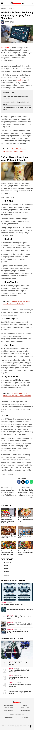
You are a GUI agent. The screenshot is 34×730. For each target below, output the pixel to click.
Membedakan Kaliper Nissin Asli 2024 (13, 604)
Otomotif (3, 602)
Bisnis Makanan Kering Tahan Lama (8, 537)
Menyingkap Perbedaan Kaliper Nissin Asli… (19, 624)
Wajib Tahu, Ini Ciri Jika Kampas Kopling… (17, 632)
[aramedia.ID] (17, 2)
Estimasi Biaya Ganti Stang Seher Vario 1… (20, 610)
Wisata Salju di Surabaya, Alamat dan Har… (20, 663)
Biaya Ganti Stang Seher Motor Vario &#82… (19, 617)
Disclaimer (25, 708)
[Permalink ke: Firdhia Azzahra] (2, 21)
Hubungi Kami (8, 705)
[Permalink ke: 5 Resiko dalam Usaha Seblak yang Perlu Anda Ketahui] (25, 545)
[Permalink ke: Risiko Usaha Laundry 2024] (25, 530)
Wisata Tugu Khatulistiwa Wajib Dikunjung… (19, 671)
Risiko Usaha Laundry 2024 (25, 537)
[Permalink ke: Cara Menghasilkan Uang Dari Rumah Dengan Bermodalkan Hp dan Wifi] (8, 512)
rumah (5, 568)
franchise (19, 80)
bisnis (3, 474)
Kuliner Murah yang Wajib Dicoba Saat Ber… (20, 692)
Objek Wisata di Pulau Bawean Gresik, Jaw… (19, 678)
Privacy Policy (25, 711)
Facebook (10, 717)
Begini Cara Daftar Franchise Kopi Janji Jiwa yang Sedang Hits (25, 492)
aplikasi (6, 572)
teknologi (7, 562)
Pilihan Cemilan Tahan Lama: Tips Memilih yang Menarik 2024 (8, 552)
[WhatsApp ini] (31, 482)
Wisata (11, 661)
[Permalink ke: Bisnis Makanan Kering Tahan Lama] (8, 530)
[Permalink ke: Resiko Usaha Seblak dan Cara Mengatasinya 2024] (25, 512)
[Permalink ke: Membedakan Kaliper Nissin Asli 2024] (17, 592)
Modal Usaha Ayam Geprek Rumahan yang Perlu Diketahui (8, 491)
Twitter (26, 717)
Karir (25, 705)
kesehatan (7, 575)
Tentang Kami (9, 711)
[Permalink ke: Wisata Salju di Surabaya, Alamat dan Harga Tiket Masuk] (17, 650)
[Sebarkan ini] (19, 482)
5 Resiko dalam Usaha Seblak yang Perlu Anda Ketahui (25, 552)
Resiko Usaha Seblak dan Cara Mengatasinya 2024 (25, 519)
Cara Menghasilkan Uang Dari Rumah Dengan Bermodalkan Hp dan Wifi (8, 520)
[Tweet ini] (23, 482)
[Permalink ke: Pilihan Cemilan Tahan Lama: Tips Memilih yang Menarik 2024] (8, 545)
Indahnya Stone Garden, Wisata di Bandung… (20, 685)
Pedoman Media (9, 708)
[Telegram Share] (27, 482)
